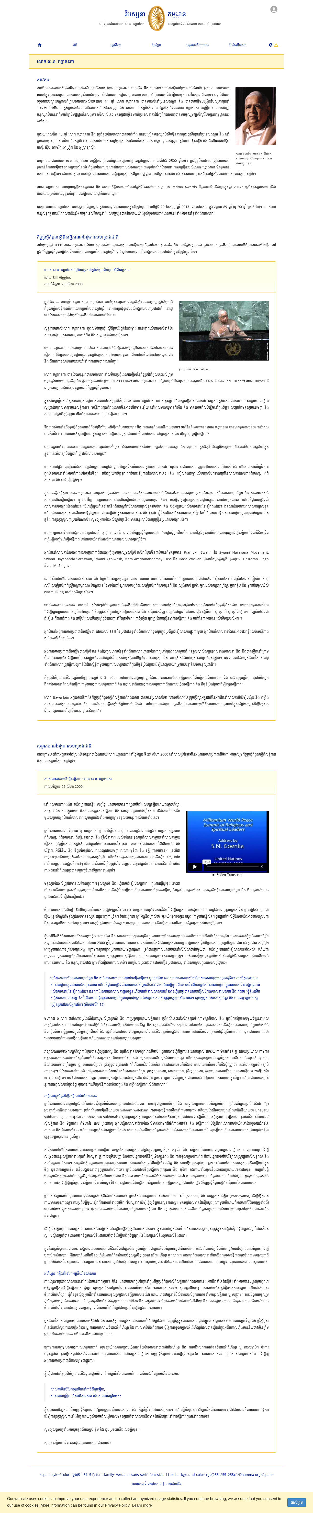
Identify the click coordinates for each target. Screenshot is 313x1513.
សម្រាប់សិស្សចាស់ (197, 45)
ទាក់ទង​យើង (173, 1483)
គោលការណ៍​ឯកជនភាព (147, 1483)
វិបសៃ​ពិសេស (237, 45)
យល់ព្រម (297, 1502)
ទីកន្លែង (156, 45)
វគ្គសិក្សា (116, 45)
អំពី (75, 45)
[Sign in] (274, 9)
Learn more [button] (142, 1505)
